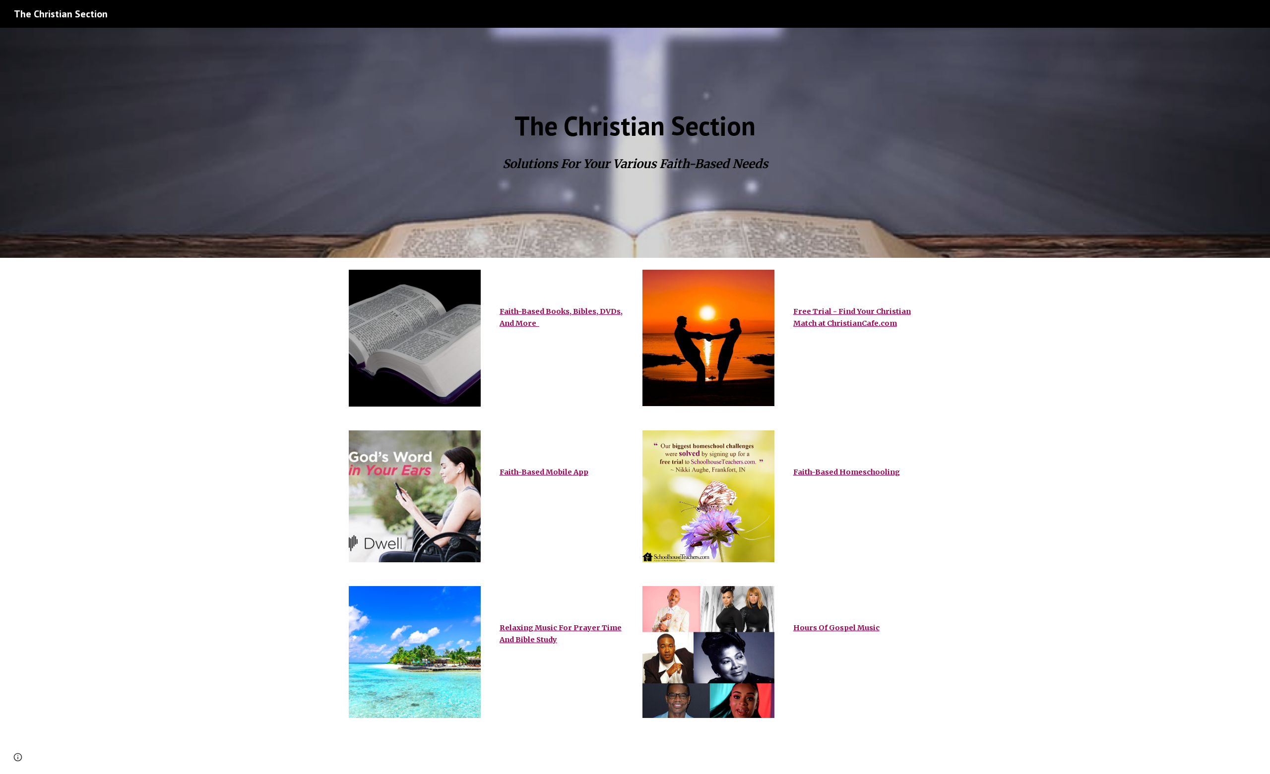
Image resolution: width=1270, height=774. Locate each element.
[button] (18, 757)
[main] (635, 126)
